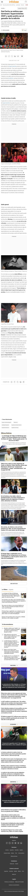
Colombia (17, 850)
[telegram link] (18, 843)
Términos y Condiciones (9, 881)
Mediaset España (5, 425)
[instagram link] (13, 843)
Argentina (12, 850)
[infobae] (14, 2)
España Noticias (15, 427)
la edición (10, 78)
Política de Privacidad (19, 881)
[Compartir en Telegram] (18, 56)
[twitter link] (10, 843)
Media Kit (14, 874)
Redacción (12, 863)
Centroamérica (21, 853)
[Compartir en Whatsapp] (6, 56)
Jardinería (15, 4)
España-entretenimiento (16, 425)
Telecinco (15, 422)
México (12, 853)
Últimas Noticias (14, 856)
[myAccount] (26, 2)
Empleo (16, 863)
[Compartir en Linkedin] (15, 56)
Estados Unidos (7, 853)
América (7, 850)
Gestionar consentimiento (14, 885)
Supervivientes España (6, 422)
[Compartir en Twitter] (12, 56)
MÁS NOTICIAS (14, 583)
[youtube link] (15, 843)
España (2, 8)
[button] (2, 1)
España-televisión (5, 427)
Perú (16, 853)
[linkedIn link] (21, 843)
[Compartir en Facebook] (9, 56)
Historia (19, 4)
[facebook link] (7, 843)
